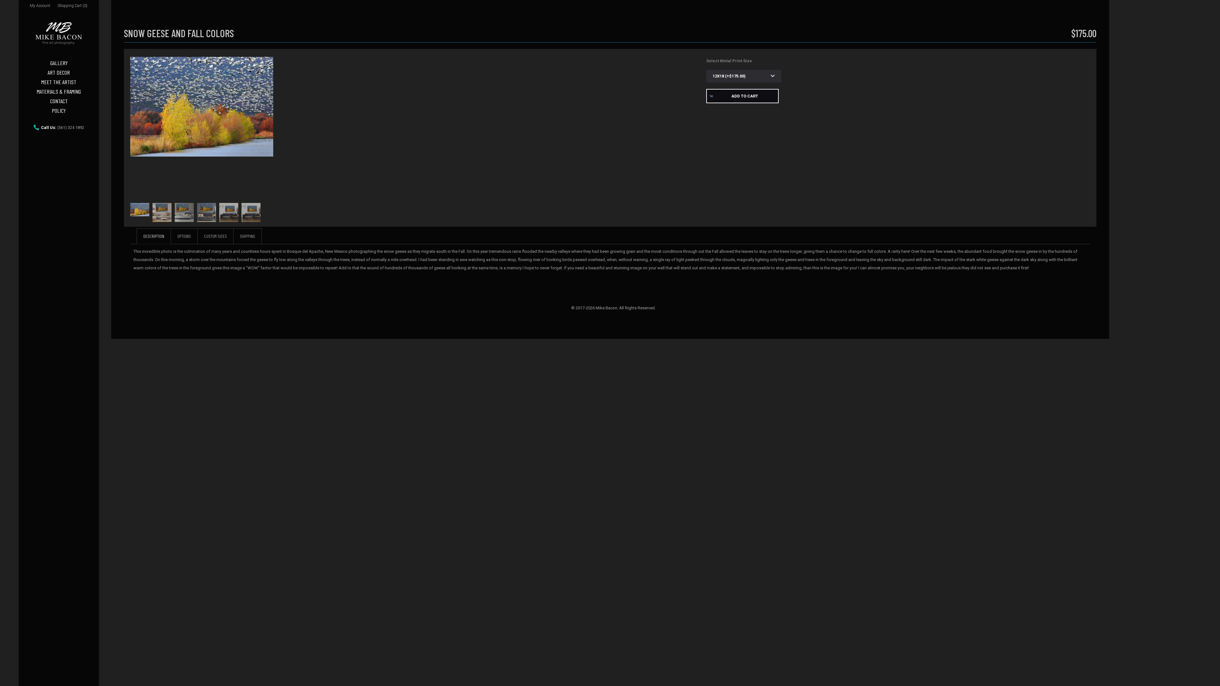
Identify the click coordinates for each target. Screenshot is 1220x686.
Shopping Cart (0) (72, 5)
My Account (40, 5)
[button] (742, 96)
